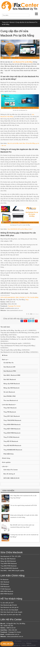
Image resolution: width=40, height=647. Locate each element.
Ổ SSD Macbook (5, 589)
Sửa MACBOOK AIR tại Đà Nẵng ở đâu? (20, 229)
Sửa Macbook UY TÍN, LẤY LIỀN (10, 556)
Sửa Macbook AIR (9, 367)
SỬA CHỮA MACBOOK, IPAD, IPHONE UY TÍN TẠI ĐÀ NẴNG (19, 297)
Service (12, 22)
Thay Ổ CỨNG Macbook (11, 437)
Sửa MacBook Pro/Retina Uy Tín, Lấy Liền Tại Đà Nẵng (17, 339)
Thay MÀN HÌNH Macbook (11, 424)
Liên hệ (4, 466)
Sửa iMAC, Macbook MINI (11, 375)
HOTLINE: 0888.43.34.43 (11, 478)
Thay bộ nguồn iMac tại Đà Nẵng (10, 350)
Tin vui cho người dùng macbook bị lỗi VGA (23, 505)
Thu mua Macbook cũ (10, 400)
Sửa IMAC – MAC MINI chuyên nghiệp (12, 570)
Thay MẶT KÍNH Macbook (11, 429)
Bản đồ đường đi (9, 474)
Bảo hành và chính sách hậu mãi (10, 614)
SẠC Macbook (4, 582)
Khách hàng (6, 458)
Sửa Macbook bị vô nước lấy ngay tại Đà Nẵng (14, 352)
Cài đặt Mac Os (8, 362)
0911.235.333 (7, 644)
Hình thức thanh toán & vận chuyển (11, 612)
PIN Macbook (4, 584)
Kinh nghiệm (6, 462)
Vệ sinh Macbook (9, 392)
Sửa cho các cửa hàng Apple (9, 610)
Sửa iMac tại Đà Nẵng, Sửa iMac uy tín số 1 (13, 330)
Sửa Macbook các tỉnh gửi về (9, 607)
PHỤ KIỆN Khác (8, 454)
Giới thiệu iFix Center (10, 469)
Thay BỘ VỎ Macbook (10, 441)
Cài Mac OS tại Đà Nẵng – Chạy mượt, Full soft (15, 337)
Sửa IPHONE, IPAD (9, 396)
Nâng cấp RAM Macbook (11, 383)
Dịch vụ (4, 359)
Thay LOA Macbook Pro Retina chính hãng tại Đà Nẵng (17, 345)
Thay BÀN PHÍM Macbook (11, 433)
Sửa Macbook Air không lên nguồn (11, 343)
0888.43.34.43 (11, 628)
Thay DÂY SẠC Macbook (11, 416)
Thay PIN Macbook (9, 412)
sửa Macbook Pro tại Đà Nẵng (23, 62)
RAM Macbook (5, 586)
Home (5, 355)
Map (27, 299)
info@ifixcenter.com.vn (12, 634)
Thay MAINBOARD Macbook (12, 450)
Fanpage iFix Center (14, 306)
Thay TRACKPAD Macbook (12, 420)
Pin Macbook (4, 579)
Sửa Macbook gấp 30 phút (8, 605)
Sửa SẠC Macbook (9, 379)
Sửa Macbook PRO (9, 371)
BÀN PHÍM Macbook (6, 593)
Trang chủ (5, 22)
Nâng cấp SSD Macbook (11, 388)
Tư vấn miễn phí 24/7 (7, 602)
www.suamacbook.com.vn (15, 636)
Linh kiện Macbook (8, 404)
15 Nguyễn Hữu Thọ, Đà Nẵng (15, 623)
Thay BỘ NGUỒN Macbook (12, 445)
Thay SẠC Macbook (10, 408)
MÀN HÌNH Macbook (6, 591)
